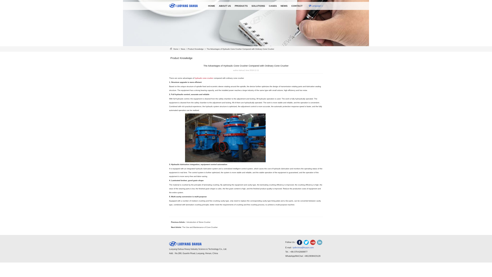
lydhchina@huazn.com (303, 247)
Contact (297, 6)
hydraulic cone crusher (204, 78)
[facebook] (299, 242)
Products (241, 6)
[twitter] (306, 242)
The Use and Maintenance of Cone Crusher (200, 227)
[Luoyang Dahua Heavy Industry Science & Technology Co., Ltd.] (185, 5)
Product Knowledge (196, 49)
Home (211, 6)
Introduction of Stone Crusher (199, 222)
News (284, 6)
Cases (273, 6)
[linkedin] (319, 242)
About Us (225, 6)
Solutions (258, 6)
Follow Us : (290, 242)
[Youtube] (313, 242)
